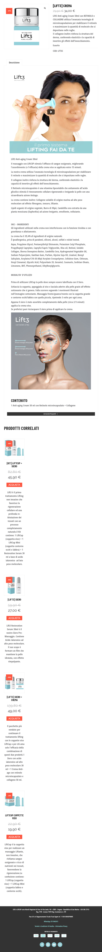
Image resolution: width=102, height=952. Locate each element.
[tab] (14, 62)
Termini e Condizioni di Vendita (44, 926)
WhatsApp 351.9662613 (51, 921)
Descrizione (14, 62)
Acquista (14, 484)
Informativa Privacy (61, 926)
